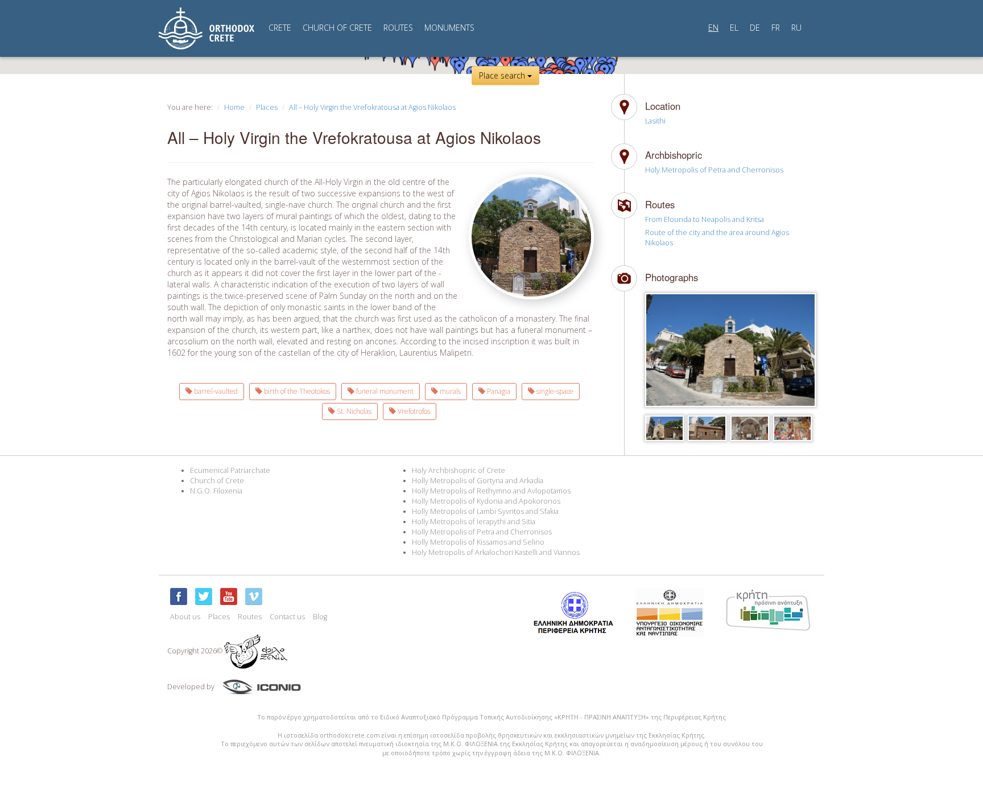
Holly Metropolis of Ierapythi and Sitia (473, 521)
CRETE (280, 27)
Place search (503, 75)
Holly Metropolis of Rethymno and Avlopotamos (491, 491)
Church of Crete (217, 480)
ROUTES (398, 27)
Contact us (287, 617)
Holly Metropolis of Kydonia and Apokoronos (486, 501)
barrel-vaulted (215, 391)
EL (734, 27)
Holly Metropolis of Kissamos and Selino (478, 542)
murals (449, 391)
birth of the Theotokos (296, 391)
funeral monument (384, 391)
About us (185, 617)
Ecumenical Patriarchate (230, 470)
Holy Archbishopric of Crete (458, 470)
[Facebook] (178, 596)
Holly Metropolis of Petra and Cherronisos (482, 532)
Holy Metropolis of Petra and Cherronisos (714, 170)
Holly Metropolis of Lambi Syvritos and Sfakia (485, 511)
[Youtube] (228, 596)
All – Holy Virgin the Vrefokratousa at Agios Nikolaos (372, 107)
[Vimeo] (253, 596)
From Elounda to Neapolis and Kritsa (704, 219)
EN (713, 27)
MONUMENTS (449, 27)
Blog (320, 617)
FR (775, 27)
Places (267, 107)
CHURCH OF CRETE (337, 27)
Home (234, 107)
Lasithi (655, 121)
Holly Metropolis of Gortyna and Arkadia (477, 480)
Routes (250, 617)
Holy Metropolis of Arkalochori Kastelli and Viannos (496, 552)
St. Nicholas (353, 411)
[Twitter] (203, 596)
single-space (554, 391)
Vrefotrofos (413, 411)
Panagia (497, 391)
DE (755, 27)
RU (796, 27)
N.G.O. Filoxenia (216, 491)
